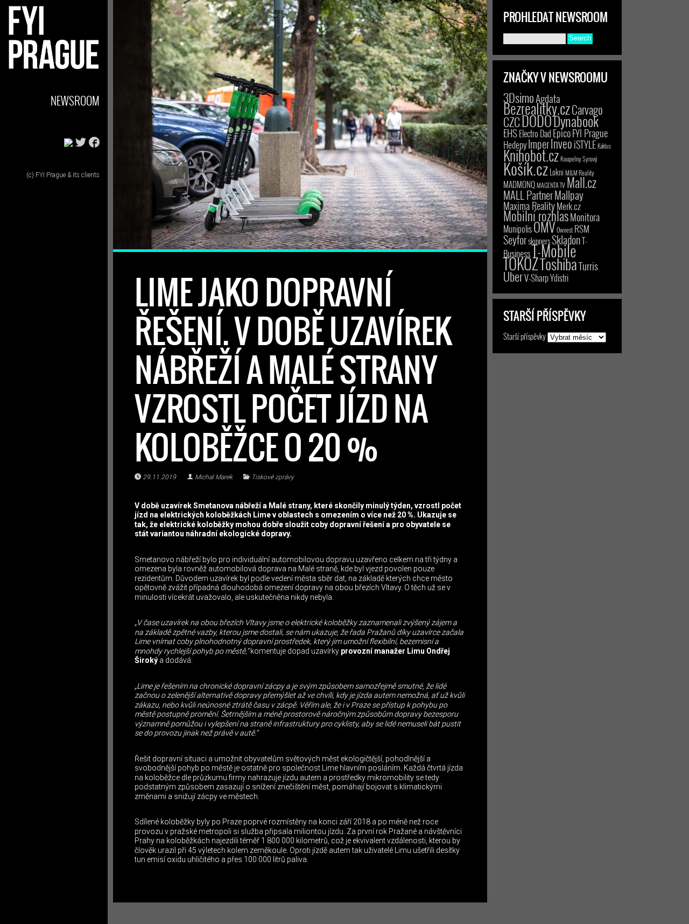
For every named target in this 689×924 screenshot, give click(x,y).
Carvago (587, 109)
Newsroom (75, 100)
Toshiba (558, 264)
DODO (537, 120)
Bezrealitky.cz (536, 108)
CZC (511, 121)
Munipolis (517, 228)
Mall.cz (581, 182)
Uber (513, 276)
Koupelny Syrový (578, 158)
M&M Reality (579, 172)
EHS (510, 133)
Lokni (557, 172)
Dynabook (576, 121)
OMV (544, 227)
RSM (581, 228)
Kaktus (604, 146)
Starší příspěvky (524, 336)
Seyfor (514, 240)
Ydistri (559, 277)
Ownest (565, 230)
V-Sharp (536, 277)
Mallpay (568, 195)
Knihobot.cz (531, 155)
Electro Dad (535, 133)
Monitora (585, 216)
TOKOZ (520, 263)
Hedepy (514, 144)
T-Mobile (554, 250)
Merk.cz (569, 206)
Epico (562, 132)
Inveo (561, 143)
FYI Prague (590, 132)
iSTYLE (585, 144)
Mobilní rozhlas (535, 215)
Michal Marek (214, 477)
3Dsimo (518, 97)
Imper (538, 144)
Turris (588, 266)
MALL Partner (528, 195)
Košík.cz (525, 168)
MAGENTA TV (551, 185)
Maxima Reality (529, 206)
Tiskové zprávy (272, 477)
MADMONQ (519, 184)
